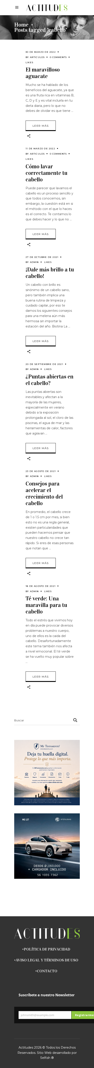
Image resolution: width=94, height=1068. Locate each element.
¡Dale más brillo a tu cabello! (50, 272)
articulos (37, 57)
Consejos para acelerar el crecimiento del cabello (44, 493)
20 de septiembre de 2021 (44, 364)
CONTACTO (47, 971)
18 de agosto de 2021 (41, 586)
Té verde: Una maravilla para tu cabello (46, 605)
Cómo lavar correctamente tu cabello (46, 173)
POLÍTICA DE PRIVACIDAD (47, 949)
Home (21, 24)
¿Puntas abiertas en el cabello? (49, 380)
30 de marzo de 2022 (41, 52)
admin (34, 262)
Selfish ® (47, 1058)
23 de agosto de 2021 (41, 471)
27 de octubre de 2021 (42, 257)
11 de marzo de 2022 (40, 148)
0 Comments (58, 57)
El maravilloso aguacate (43, 73)
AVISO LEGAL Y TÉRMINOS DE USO (47, 960)
